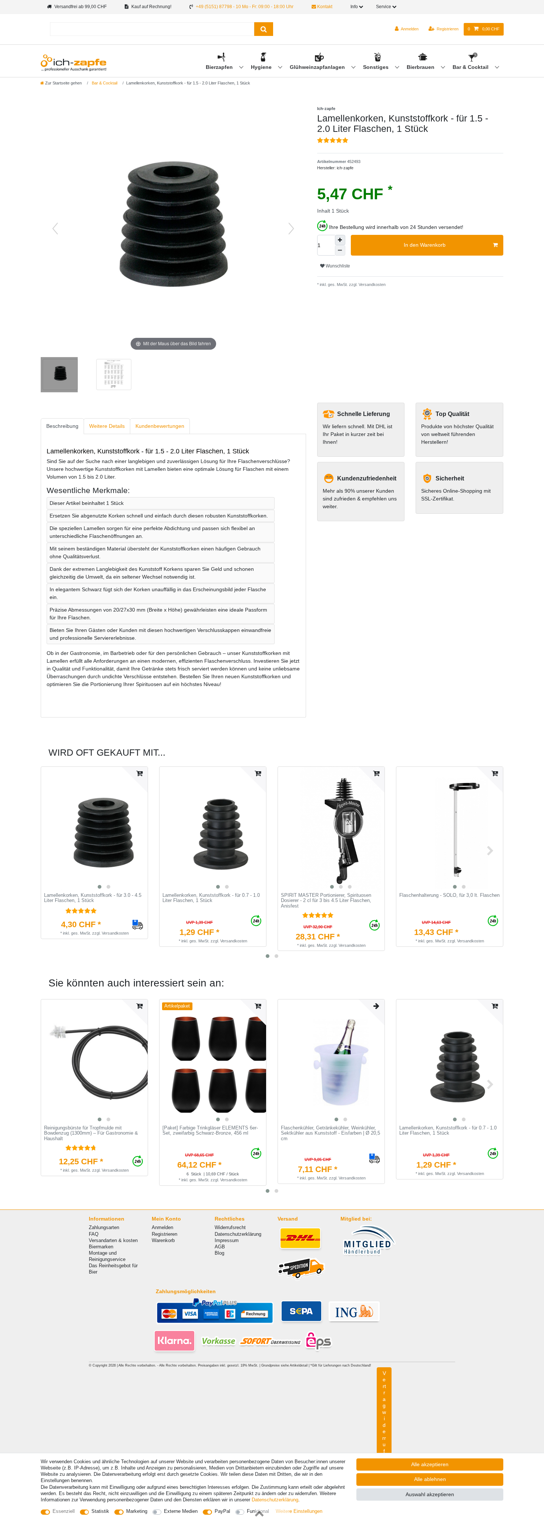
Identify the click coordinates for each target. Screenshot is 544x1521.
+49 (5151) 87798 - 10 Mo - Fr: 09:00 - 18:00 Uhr (244, 6)
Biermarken (101, 1246)
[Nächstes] (291, 228)
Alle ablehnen (430, 1479)
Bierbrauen (421, 67)
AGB (220, 1246)
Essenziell (64, 1511)
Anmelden (162, 1227)
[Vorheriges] (55, 228)
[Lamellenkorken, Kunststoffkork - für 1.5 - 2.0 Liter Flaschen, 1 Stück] (59, 375)
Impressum (227, 1240)
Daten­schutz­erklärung (275, 1499)
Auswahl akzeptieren (430, 1494)
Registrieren (164, 1234)
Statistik (100, 1511)
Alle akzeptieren (430, 1464)
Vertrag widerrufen (384, 1418)
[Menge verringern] (340, 250)
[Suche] (263, 29)
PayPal (222, 1511)
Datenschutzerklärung (238, 1234)
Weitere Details (107, 426)
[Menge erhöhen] (340, 240)
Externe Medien (181, 1511)
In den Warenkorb (425, 245)
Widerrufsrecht (230, 1227)
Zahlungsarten (104, 1227)
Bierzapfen (220, 67)
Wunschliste (337, 266)
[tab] (62, 426)
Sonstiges (376, 67)
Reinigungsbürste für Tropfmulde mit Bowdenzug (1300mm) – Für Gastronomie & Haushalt (91, 1133)
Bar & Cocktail (471, 67)
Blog (219, 1253)
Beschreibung (62, 426)
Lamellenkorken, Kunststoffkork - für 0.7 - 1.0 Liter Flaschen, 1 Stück (211, 898)
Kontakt (324, 6)
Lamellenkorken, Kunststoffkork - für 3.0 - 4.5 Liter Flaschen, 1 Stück (92, 898)
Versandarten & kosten (113, 1240)
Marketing (136, 1511)
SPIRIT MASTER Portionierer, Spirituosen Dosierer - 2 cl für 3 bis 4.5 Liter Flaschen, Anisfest (326, 901)
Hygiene (262, 67)
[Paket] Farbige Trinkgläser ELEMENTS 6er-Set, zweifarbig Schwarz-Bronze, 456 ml (210, 1130)
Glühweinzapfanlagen (318, 67)
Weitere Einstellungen (299, 1511)
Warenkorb (163, 1240)
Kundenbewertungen (159, 426)
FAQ (93, 1234)
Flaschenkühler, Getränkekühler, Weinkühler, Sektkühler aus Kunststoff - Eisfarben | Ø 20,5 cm (330, 1133)
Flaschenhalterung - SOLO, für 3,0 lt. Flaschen (449, 895)
